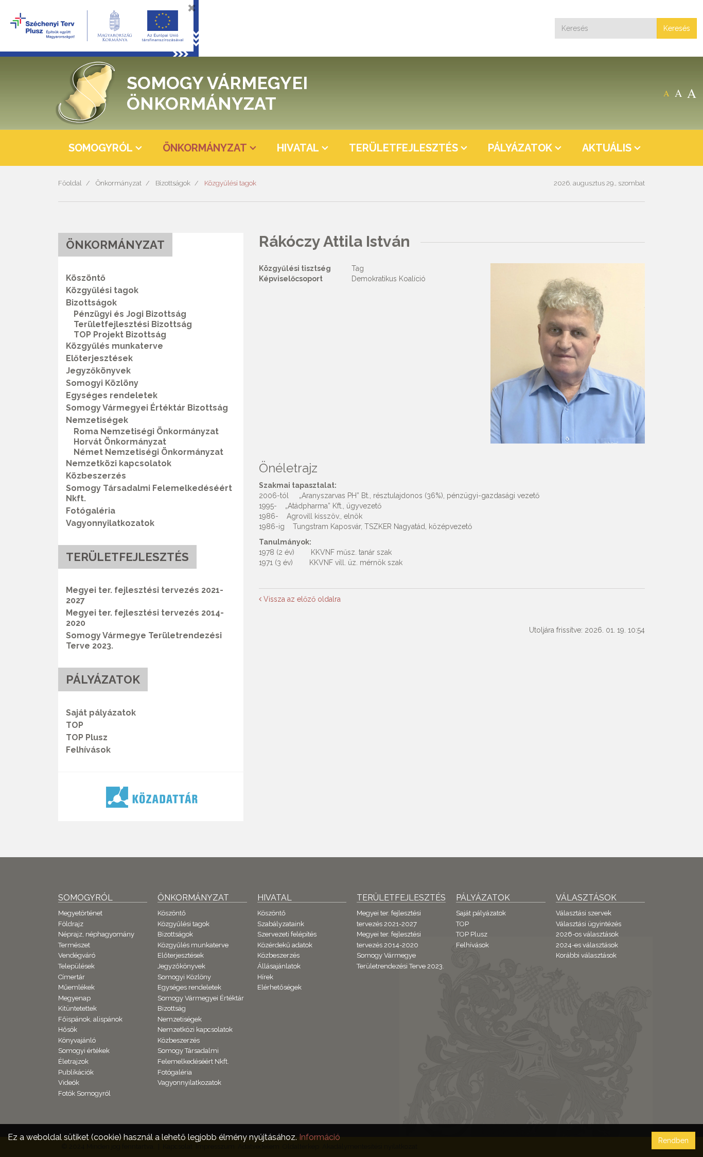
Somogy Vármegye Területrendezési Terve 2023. (144, 641)
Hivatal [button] (298, 148)
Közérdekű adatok (284, 945)
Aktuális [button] (606, 148)
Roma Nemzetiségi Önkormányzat (146, 431)
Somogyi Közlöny (102, 383)
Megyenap (74, 998)
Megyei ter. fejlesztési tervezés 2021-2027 (144, 595)
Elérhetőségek (279, 987)
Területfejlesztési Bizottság (133, 324)
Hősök (67, 1029)
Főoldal (70, 183)
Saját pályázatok (101, 713)
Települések (76, 966)
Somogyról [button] (100, 148)
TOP (74, 725)
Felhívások (88, 750)
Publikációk (76, 1072)
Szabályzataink (280, 924)
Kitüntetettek (77, 1008)
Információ (319, 1137)
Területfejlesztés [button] (403, 148)
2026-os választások (587, 934)
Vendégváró (76, 955)
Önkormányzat (119, 183)
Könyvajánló (77, 1040)
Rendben (673, 1140)
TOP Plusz (87, 737)
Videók (68, 1082)
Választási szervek (583, 913)
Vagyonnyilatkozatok (110, 523)
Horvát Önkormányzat (120, 442)
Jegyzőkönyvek (98, 371)
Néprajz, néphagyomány (96, 934)
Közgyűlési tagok (230, 183)
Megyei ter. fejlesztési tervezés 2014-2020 (145, 618)
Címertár (71, 977)
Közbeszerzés (96, 476)
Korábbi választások (586, 955)
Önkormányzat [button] (205, 148)
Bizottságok (172, 183)
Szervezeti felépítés (287, 934)
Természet (74, 945)
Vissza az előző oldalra (301, 599)
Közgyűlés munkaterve (114, 346)
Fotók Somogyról (84, 1093)
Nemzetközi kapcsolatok (118, 463)
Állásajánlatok (279, 966)
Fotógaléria (90, 511)
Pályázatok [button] (520, 148)
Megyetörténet (80, 913)
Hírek (265, 977)
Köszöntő (86, 278)
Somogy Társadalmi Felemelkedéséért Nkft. (149, 493)
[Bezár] (192, 7)
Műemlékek (76, 987)
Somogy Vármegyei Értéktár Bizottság (147, 408)
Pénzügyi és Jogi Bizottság (130, 314)
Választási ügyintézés (588, 924)
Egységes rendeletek (111, 395)
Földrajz (70, 924)
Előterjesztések (99, 358)
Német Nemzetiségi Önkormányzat (148, 452)
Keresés (676, 28)
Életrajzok (73, 1061)
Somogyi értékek (84, 1050)
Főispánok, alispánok (90, 1019)
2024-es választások (587, 945)
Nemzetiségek (179, 1019)
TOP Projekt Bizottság (120, 334)
